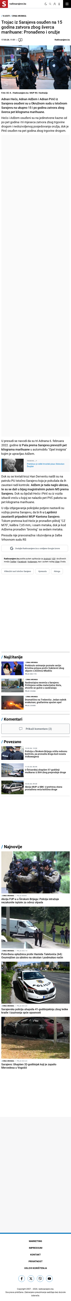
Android (47, 558)
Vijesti (6, 15)
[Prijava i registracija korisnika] (55, 4)
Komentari (13, 719)
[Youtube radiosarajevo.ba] (49, 1278)
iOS (53, 558)
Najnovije (13, 847)
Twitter (13, 561)
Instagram (32, 561)
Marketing (35, 1241)
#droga (57, 571)
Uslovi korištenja (35, 1268)
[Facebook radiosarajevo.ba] (21, 1278)
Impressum (35, 1247)
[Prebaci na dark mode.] (46, 4)
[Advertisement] (35, 286)
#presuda (42, 571)
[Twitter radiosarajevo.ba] (31, 1278)
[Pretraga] (50, 4)
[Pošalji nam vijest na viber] (40, 1278)
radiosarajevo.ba (45, 1289)
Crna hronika (19, 15)
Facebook (22, 561)
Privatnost (36, 1261)
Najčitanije (13, 657)
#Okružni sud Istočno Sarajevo (17, 571)
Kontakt (35, 1254)
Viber (57, 561)
